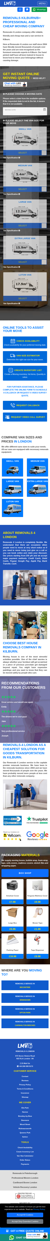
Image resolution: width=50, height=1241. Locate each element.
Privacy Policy (39, 1209)
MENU (42, 3)
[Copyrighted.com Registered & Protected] (25, 1196)
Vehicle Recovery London (25, 1187)
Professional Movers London (25, 1178)
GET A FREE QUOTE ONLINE (27, 1231)
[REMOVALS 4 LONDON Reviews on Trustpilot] (37, 820)
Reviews (25, 1080)
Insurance (25, 1093)
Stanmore (25, 1120)
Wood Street (25, 1124)
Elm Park (25, 1108)
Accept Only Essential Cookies (25, 1221)
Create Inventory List (25, 1152)
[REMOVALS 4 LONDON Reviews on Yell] (12, 836)
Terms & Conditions (25, 1089)
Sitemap (25, 1097)
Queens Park (25, 1133)
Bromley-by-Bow (25, 1116)
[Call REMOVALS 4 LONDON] (27, 10)
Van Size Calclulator (25, 1156)
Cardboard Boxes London (25, 1183)
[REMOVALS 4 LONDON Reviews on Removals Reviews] (12, 820)
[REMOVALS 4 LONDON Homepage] (10, 3)
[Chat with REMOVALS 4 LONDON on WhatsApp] (12, 1237)
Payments (25, 1164)
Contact (25, 1076)
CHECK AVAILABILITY (25, 343)
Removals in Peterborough (25, 1173)
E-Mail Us (26, 1063)
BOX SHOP (25, 873)
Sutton (25, 1137)
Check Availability (25, 1148)
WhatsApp (41, 10)
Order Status (25, 1160)
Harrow (25, 1112)
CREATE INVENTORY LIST (25, 373)
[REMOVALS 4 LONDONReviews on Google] (37, 836)
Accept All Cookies (25, 1215)
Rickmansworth (25, 1128)
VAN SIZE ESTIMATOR (25, 357)
